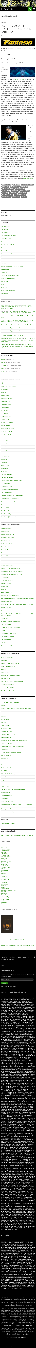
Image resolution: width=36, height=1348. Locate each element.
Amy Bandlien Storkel (27, 184)
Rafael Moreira (5, 879)
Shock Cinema (4, 468)
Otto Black (3, 852)
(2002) (22, 1001)
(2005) (14, 1083)
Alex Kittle (3, 716)
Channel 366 (4, 251)
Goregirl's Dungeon (6, 583)
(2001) (18, 1008)
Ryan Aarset (4, 847)
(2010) (24, 1021)
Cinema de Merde (5, 550)
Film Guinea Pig (5, 577)
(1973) (6, 1008)
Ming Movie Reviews (6, 601)
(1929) (11, 1036)
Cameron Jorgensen (6, 872)
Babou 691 (3, 722)
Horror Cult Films (5, 425)
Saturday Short (5, 281)
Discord (3, 362)
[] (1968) (21, 1053)
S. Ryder (3, 887)
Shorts (2, 284)
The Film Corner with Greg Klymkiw (10, 627)
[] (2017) (13, 1183)
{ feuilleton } (4, 705)
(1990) (18, 1010)
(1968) (8, 999)
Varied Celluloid (5, 507)
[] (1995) (17, 1036)
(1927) (29, 1133)
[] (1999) (26, 1011)
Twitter (3, 368)
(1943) (16, 1133)
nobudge (3, 761)
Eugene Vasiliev (5, 899)
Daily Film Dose (5, 559)
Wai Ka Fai (24, 196)
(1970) (10, 1065)
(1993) (13, 1011)
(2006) (13, 1027)
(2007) (18, 1139)
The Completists (5, 786)
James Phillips (4, 884)
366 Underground (5, 232)
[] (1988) (21, 1005)
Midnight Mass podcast (7, 437)
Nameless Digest (5, 758)
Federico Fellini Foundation (8, 666)
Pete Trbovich (4, 896)
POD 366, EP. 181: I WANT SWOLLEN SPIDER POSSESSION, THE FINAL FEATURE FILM (17, 346)
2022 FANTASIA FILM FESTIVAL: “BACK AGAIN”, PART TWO (16, 28)
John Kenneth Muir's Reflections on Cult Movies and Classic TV (17, 598)
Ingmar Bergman (5, 672)
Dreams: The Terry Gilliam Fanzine (10, 663)
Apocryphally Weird (6, 238)
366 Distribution (5, 226)
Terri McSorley (5, 878)
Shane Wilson (4, 902)
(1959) (20, 1202)
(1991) (26, 1013)
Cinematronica (5, 553)
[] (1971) (20, 1277)
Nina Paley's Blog (5, 678)
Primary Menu (34, 9)
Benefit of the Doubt (6, 728)
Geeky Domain (4, 749)
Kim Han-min (15, 190)
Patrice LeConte (22, 192)
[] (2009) (8, 1062)
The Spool (3, 642)
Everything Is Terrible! (6, 743)
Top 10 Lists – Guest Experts (8, 290)
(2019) (29, 1265)
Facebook (3, 365)
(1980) (30, 1007)
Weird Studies (4, 798)
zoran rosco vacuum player (8, 812)
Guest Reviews (4, 260)
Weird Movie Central (6, 511)
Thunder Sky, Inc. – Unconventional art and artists (13, 789)
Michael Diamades (5, 856)
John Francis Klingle (6, 875)
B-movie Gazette (5, 395)
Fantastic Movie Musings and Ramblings (11, 574)
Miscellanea (4, 272)
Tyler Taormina (6, 196)
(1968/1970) (7, 1153)
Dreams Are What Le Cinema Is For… (10, 568)
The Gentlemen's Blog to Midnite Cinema (11, 480)
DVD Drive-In (4, 410)
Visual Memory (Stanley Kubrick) (9, 690)
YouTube (3, 371)
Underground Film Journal (8, 501)
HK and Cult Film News (7, 422)
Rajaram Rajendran (7, 194)
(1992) (6, 1014)
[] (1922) (24, 1089)
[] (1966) (25, 1046)
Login (2, 965)
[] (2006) (15, 1103)
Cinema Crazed (5, 546)
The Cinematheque (6, 624)
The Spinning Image (6, 639)
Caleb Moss (4, 882)
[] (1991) (22, 1203)
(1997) (18, 1031)
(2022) (24, 1259)
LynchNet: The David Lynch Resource (10, 675)
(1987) (9, 1071)
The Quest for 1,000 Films (7, 636)
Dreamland (4, 660)
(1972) (9, 1025)
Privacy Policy (4, 1346)
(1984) (17, 1001)
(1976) (17, 1007)
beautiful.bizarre (5, 725)
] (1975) (20, 1267)
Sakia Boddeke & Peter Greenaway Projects (12, 681)
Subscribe (4, 983)
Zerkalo (16, 1267)
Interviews (3, 263)
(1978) (16, 1100)
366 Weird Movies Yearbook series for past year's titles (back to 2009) (18, 945)
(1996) (24, 1042)
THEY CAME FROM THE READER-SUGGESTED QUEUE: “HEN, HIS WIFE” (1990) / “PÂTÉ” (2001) (18, 340)
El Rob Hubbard (5, 869)
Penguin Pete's (4, 777)
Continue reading (29, 178)
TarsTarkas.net (4, 471)
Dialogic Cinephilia (6, 737)
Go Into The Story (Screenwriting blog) (11, 752)
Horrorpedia (4, 589)
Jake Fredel (4, 864)
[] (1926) (24, 1150)
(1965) (10, 1156)
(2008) (31, 1030)
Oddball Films (4, 771)
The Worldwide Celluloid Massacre (10, 498)
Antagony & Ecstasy (6, 528)
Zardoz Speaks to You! (6, 809)
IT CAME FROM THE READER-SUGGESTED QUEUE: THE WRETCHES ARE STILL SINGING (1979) (17, 321)
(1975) (20, 1028)
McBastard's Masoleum (7, 434)
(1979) (27, 1153)
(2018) (8, 1130)
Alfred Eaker (4, 859)
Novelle (3, 764)
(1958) (4, 1215)
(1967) (10, 1021)
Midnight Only (4, 441)
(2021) (6, 1267)
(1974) (6, 1078)
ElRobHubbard (5, 320)
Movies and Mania (5, 453)
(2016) (6, 1127)
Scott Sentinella (5, 888)
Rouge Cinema (4, 618)
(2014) (28, 1106)
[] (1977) (10, 1098)
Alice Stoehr (4, 893)
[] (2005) (29, 1127)
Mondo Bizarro (5, 447)
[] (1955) (20, 1054)
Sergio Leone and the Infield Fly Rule (10, 621)
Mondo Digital (4, 450)
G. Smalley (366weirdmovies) (8, 890)
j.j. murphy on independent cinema (10, 595)
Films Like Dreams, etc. (7, 580)
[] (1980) (24, 1247)
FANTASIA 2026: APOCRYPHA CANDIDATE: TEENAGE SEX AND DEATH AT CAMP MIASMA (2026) (16, 306)
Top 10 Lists (4, 287)
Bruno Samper (14, 186)
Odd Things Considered (7, 767)
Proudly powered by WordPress (15, 1346)
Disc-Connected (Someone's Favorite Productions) (14, 740)
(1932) (8, 1081)
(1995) (29, 1049)
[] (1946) (17, 1017)
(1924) (27, 1123)
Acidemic (3, 392)
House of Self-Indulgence (7, 428)
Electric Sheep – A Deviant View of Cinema (12, 571)
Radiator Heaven (5, 610)
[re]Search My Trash (6, 383)
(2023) (19, 1245)
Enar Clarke (4, 853)
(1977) (12, 998)
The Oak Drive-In (5, 483)
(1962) (23, 1033)
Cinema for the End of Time (8, 734)
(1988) (27, 1004)
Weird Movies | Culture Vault (8, 517)
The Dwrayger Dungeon (7, 477)
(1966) (18, 1153)
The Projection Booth (6, 486)
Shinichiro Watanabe (20, 194)
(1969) (26, 1018)
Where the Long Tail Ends (7, 645)
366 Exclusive (4, 229)
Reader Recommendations (7, 278)
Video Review (4, 293)
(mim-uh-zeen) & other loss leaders (10, 702)
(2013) (22, 1063)
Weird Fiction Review (6, 795)
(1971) (29, 998)
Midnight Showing (5, 444)
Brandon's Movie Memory (7, 534)
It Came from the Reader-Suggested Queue (12, 266)
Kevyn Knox (4, 876)
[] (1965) (20, 1072)
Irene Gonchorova (5, 867)
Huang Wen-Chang (20, 188)
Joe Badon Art (25, 1337)
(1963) (20, 998)
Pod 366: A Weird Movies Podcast (10, 275)
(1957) (12, 1182)
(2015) (10, 1022)
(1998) (10, 1077)
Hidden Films (4, 586)
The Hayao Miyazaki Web (7, 687)
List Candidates (5, 269)
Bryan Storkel (24, 186)
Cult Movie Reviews (6, 404)
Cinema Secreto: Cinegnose (8, 823)
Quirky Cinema (5, 465)
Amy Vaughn (4, 900)
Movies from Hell (5, 456)
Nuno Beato (13, 192)
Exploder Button (5, 419)
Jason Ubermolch (5, 897)
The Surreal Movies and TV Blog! (9, 489)
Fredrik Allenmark (5, 849)
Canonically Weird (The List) (8, 244)
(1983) (26, 1075)
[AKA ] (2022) (12, 1241)
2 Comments (24, 35)
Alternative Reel (5, 719)
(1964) (26, 1060)
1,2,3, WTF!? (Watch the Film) (8, 386)
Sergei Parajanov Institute (7, 684)
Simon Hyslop (4, 870)
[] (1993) (18, 1161)
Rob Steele (3, 891)
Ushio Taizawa (16, 196)
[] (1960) (19, 1095)
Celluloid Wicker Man (6, 731)
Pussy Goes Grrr (5, 780)
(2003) (25, 1056)
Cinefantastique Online (7, 543)
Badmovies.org (5, 531)
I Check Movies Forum (6, 755)
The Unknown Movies (6, 492)
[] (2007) (26, 1226)
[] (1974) (16, 1249)
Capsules (3, 22)
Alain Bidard (16, 184)
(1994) (15, 1091)
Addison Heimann (19, 79)
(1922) (25, 1145)
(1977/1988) (13, 1271)
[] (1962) (21, 1254)
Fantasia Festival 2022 (7, 188)
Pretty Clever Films (6, 607)
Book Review (4, 241)
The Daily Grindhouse (6, 474)
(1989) (18, 1042)
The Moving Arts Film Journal (8, 633)
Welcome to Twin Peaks (7, 801)
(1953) (24, 999)
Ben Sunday (4, 894)
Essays (2, 257)
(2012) (19, 1016)
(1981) (18, 1127)
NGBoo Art (4, 459)
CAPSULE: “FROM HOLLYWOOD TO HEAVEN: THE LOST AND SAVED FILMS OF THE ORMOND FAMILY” (18, 311)
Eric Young (3, 904)
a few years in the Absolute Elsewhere (10, 713)
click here (13, 1323)
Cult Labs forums (5, 401)
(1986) (26, 1027)
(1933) (11, 1229)
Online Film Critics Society (8, 774)
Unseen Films (4, 504)
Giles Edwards (15, 35)
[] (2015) (9, 1129)
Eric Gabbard (4, 865)
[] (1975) (19, 1014)
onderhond (4, 462)
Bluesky (3, 359)
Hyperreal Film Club (6, 592)
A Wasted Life (4, 389)
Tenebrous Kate (5, 783)
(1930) (25, 1116)
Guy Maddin (4, 669)
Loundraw (5, 192)
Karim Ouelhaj (6, 190)
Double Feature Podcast (7, 565)
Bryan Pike (3, 885)
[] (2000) (27, 1124)
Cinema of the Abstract (7, 398)
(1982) (5, 1124)
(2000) (22, 1129)
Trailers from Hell (5, 792)
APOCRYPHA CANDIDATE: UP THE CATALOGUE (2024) (15, 334)
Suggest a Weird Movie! (28, 325)
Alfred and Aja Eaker (6, 861)
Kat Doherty (4, 858)
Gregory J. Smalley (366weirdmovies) (10, 305)
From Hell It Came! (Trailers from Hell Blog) (12, 746)
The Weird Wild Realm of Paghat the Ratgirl (12, 495)
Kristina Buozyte (24, 190)
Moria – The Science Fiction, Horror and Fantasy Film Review (17, 604)
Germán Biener (5, 850)
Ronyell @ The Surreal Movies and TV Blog (12, 338)
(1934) (26, 1022)
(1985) (5, 1004)
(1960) (16, 1228)
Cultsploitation (5, 407)
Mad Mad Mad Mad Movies (8, 431)
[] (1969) (17, 1039)
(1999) (17, 1019)
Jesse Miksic (4, 881)
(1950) (9, 1150)
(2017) (15, 1138)
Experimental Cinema (6, 416)
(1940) (25, 1074)
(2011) (9, 1115)
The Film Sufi (4, 630)
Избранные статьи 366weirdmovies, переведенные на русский (17, 835)
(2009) (17, 1004)
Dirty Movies (4, 562)
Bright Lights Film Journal (7, 537)
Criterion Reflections (6, 556)
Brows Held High (5, 540)
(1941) (12, 1092)
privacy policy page (27, 1325)
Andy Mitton (5, 186)
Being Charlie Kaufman (7, 657)
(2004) (4, 998)
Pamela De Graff (5, 855)
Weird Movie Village (6, 514)
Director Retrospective (7, 254)
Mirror (12, 1267)
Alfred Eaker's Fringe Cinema (8, 235)
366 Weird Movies (7, 9)
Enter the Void (4, 413)
